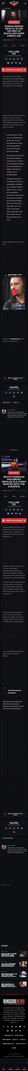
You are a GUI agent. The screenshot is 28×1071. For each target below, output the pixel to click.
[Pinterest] (21, 59)
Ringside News (15, 339)
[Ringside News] (14, 4)
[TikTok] (16, 1031)
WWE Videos (7, 8)
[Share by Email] (14, 396)
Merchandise (6, 1039)
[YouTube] (8, 62)
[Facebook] (6, 59)
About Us (15, 1039)
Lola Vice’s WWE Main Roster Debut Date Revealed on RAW (8, 965)
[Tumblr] (24, 1026)
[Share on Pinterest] (17, 392)
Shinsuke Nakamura (8, 838)
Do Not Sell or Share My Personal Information (14, 1056)
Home (3, 8)
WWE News (4, 961)
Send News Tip (9, 1035)
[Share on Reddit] (21, 392)
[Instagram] (12, 62)
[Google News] (14, 59)
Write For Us (19, 1035)
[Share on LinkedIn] (14, 392)
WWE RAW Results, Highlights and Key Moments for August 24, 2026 (8, 985)
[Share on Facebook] (6, 392)
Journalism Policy (8, 1043)
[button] (25, 3)
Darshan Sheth (11, 410)
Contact (23, 1039)
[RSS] (20, 1031)
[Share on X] (10, 392)
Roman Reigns (6, 402)
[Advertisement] (14, 260)
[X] (10, 59)
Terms (14, 1047)
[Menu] (3, 3)
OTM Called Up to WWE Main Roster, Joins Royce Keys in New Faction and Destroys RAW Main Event (9, 955)
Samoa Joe (16, 402)
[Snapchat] (16, 62)
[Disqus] (14, 909)
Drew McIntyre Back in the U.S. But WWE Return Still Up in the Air (9, 975)
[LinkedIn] (17, 59)
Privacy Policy (21, 1043)
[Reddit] (19, 62)
